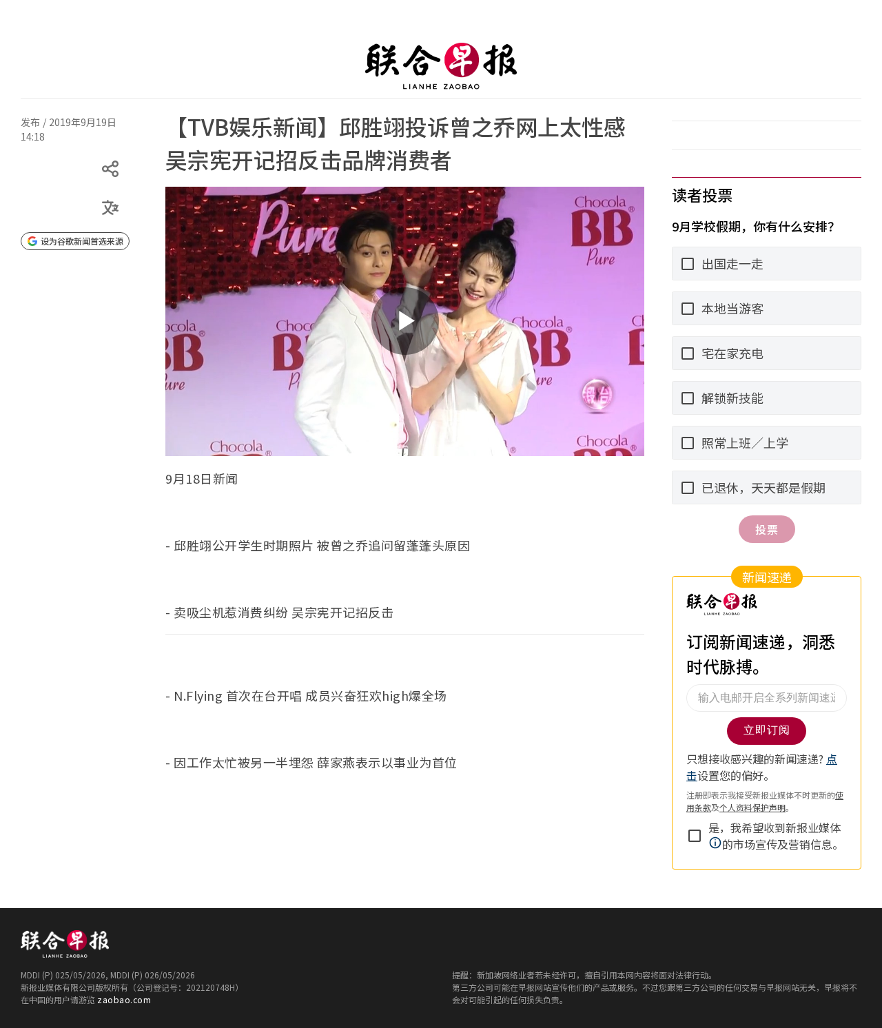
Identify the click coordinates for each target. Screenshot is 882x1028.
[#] (29, 112)
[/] (441, 66)
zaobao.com (124, 999)
